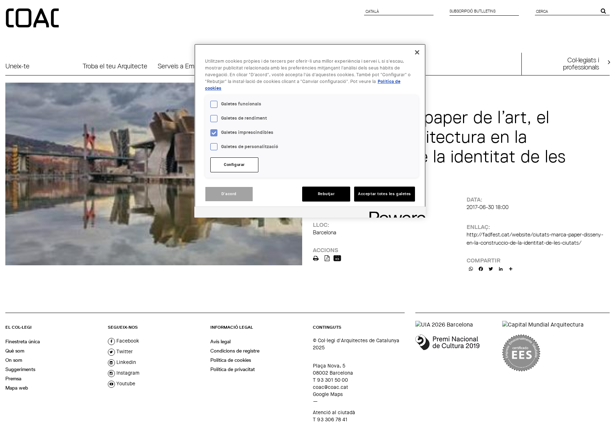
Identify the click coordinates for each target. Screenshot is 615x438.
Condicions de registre (234, 351)
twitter (124, 351)
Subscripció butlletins (472, 11)
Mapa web (16, 388)
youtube (125, 383)
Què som (14, 351)
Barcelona (324, 232)
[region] (310, 131)
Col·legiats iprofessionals (581, 63)
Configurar (234, 164)
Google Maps (328, 394)
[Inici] (33, 18)
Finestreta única (22, 341)
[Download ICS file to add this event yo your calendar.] (337, 257)
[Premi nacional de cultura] (456, 352)
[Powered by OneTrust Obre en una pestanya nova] (395, 213)
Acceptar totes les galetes (384, 194)
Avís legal (220, 341)
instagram (127, 373)
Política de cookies (230, 360)
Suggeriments (20, 369)
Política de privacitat (232, 369)
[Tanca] (417, 52)
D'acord (229, 194)
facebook (127, 341)
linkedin (125, 362)
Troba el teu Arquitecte (115, 66)
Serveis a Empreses (185, 66)
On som (13, 360)
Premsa (13, 378)
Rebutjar (326, 194)
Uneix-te (17, 66)
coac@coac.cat (330, 387)
